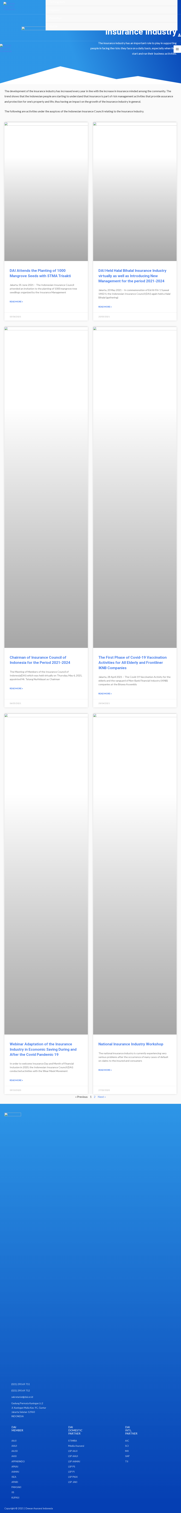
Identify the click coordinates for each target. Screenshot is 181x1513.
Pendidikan (55, 18)
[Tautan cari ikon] (173, 35)
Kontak (53, 26)
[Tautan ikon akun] (179, 35)
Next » (102, 1096)
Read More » (16, 301)
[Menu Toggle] (170, 10)
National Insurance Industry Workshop (130, 1044)
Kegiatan (54, 10)
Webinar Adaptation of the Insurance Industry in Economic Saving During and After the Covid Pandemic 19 (43, 1049)
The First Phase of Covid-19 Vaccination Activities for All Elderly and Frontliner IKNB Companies (132, 662)
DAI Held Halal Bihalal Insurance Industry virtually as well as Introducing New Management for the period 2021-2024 (132, 275)
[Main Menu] (177, 49)
